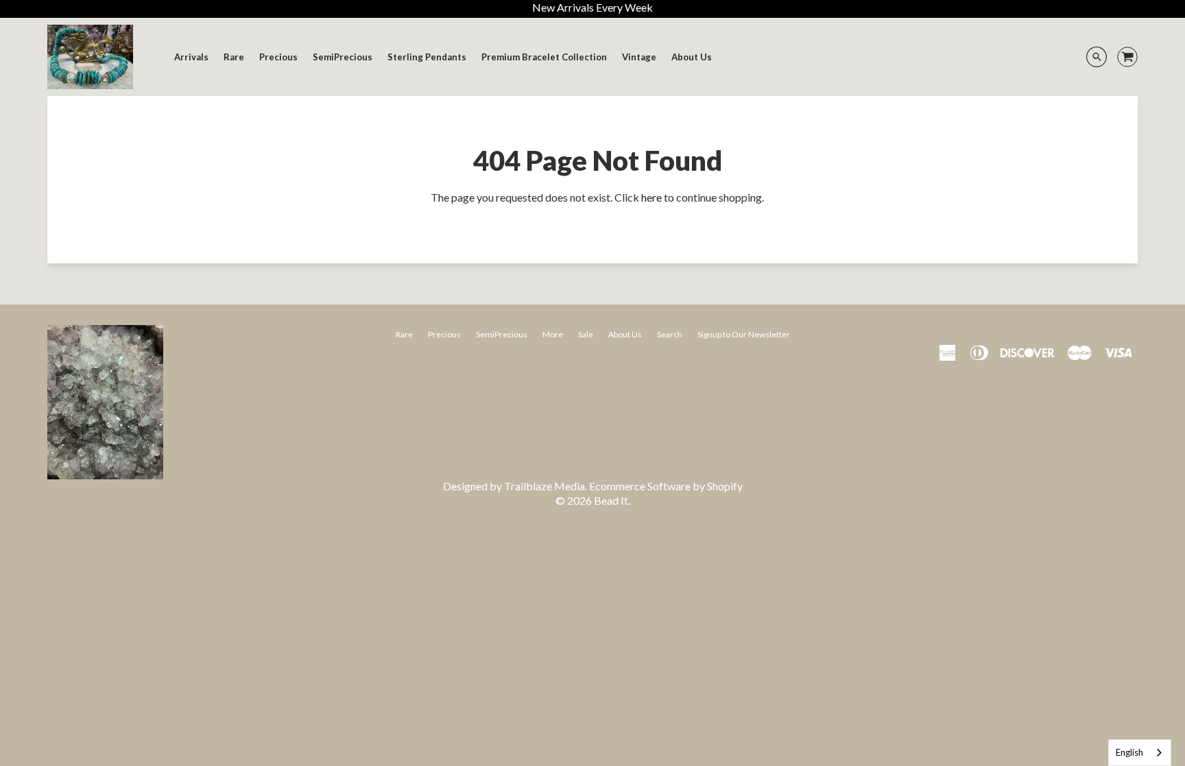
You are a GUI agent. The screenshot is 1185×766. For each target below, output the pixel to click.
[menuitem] (191, 57)
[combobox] (1139, 752)
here (651, 197)
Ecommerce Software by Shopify (666, 485)
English (1129, 752)
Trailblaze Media (544, 485)
